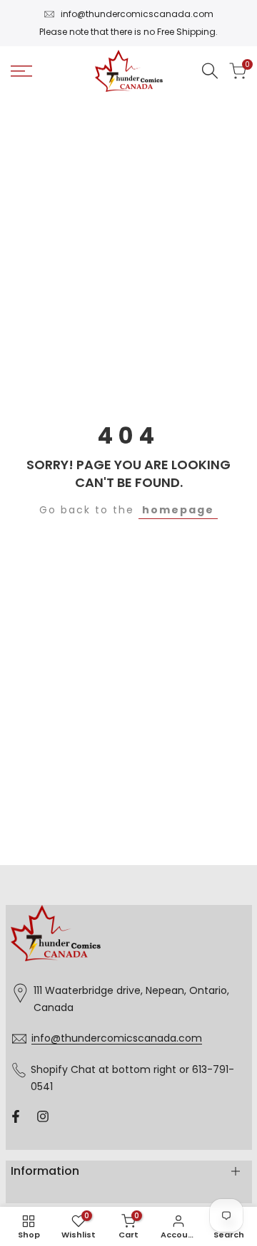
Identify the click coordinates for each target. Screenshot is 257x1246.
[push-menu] (21, 71)
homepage (178, 510)
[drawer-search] (210, 71)
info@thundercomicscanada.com (137, 14)
